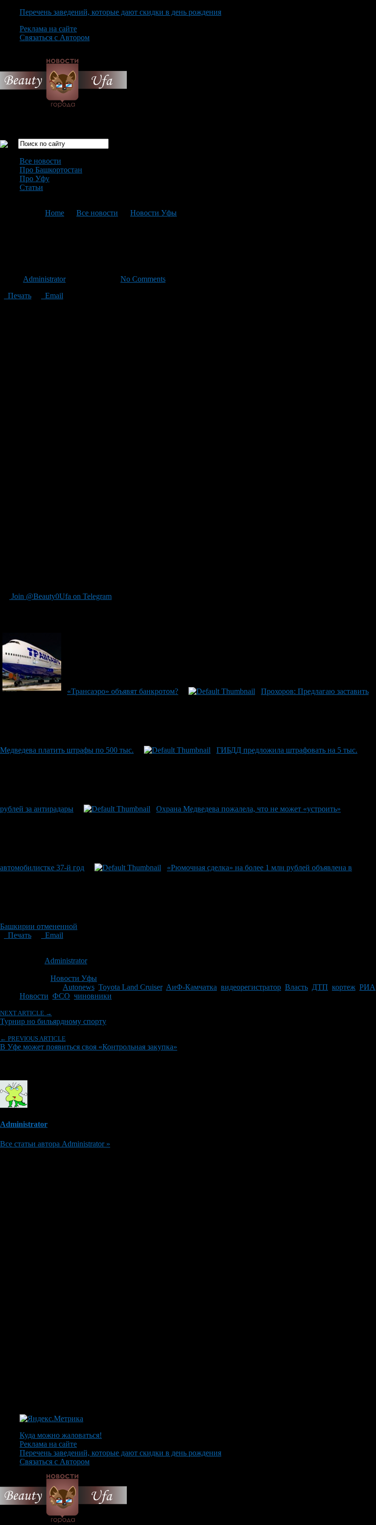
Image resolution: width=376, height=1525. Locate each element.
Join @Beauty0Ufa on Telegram (60, 596)
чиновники (93, 996)
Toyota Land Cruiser (130, 987)
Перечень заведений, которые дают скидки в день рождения (120, 12)
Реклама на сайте (48, 28)
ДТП (320, 987)
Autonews (78, 987)
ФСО (61, 996)
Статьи (31, 187)
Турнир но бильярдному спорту (53, 1017)
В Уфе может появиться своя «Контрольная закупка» (88, 1043)
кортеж (343, 987)
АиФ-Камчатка (191, 987)
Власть (296, 987)
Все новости (40, 161)
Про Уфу (34, 178)
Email (52, 295)
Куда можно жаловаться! (61, 1435)
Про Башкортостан (51, 170)
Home (54, 213)
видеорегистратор (251, 987)
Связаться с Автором (55, 37)
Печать (17, 295)
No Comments (142, 279)
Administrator (44, 279)
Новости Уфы (153, 213)
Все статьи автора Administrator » (55, 1144)
